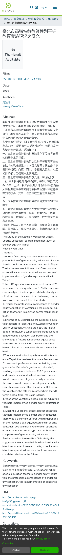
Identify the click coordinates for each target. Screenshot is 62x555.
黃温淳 (6, 102)
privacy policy (43, 538)
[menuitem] (36, 7)
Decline (16, 550)
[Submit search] (32, 7)
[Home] (8, 7)
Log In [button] (43, 7)
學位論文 (53, 19)
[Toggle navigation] (55, 7)
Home (6, 19)
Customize (7, 543)
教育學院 (19, 19)
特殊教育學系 (36, 19)
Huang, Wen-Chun (12, 106)
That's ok (45, 550)
